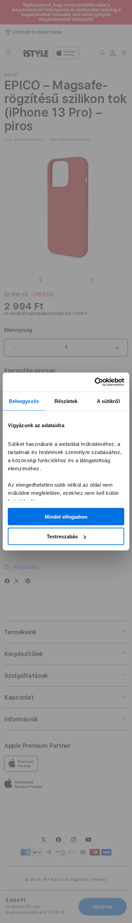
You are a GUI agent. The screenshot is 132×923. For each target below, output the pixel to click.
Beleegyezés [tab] (24, 401)
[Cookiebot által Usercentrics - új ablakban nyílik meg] (95, 382)
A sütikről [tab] (108, 401)
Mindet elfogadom (66, 516)
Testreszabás (62, 536)
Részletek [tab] (66, 401)
